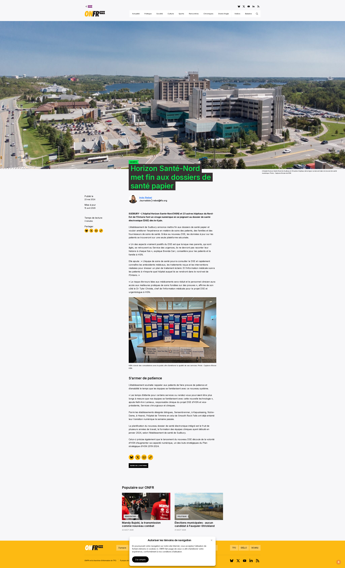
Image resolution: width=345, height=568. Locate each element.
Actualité (136, 14)
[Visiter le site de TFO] (89, 6)
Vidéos (237, 14)
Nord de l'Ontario (138, 466)
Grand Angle (223, 14)
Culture (171, 14)
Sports (181, 14)
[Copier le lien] (101, 231)
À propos (122, 548)
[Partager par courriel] (96, 231)
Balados (248, 14)
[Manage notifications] (339, 562)
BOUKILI (255, 548)
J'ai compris (140, 559)
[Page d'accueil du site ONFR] (94, 14)
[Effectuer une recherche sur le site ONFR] (257, 14)
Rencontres (194, 14)
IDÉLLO (244, 548)
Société (159, 14)
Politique (148, 14)
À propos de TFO (126, 561)
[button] (211, 540)
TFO (234, 548)
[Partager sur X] (91, 231)
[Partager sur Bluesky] (86, 231)
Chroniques (208, 14)
